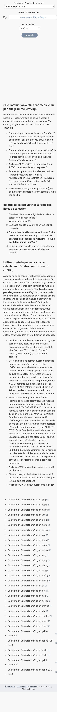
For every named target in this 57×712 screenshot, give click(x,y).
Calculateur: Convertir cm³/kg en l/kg (27, 611)
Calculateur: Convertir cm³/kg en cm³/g (28, 580)
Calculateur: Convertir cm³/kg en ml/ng (27, 525)
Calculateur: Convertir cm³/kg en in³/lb (27, 650)
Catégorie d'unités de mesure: (29, 3)
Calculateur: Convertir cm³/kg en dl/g (27, 590)
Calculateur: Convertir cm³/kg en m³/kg (28, 601)
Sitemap (33, 687)
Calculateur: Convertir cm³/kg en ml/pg (28, 509)
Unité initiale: (28, 24)
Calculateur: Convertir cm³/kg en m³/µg (28, 530)
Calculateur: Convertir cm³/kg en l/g (26, 585)
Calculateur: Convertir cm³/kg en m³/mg (28, 550)
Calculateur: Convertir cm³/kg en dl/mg (27, 560)
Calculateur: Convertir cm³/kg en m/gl (27, 595)
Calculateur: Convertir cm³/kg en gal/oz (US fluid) (30, 643)
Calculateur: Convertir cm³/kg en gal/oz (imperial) (28, 633)
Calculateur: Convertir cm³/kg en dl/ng (27, 520)
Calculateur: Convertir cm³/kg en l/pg (27, 499)
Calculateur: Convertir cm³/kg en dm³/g (28, 575)
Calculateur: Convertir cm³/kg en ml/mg (28, 565)
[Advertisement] (28, 70)
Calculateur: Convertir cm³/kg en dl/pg (27, 504)
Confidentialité (22, 687)
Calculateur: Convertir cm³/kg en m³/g (27, 570)
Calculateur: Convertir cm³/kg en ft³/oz (28, 626)
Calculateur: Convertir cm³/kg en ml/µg (27, 545)
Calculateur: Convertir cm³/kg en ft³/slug (28, 616)
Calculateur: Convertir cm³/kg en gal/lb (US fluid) (30, 672)
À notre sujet (10, 687)
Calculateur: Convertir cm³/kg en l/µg (27, 535)
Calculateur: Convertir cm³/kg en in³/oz (28, 621)
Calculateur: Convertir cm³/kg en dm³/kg (28, 606)
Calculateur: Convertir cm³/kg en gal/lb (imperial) (27, 662)
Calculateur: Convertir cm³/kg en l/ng (27, 514)
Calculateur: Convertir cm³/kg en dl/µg (27, 540)
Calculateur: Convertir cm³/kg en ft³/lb (27, 655)
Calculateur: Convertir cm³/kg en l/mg (27, 555)
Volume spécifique (18, 221)
